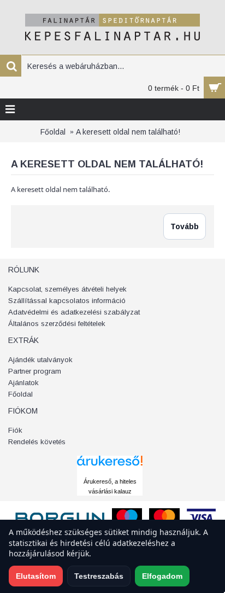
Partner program (34, 371)
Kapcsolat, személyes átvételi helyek (67, 289)
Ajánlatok (23, 383)
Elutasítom (36, 576)
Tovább (184, 226)
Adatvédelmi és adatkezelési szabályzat (74, 312)
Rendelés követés (37, 442)
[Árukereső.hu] (110, 471)
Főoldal (53, 131)
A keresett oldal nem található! (128, 131)
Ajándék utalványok (40, 360)
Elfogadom (162, 576)
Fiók (15, 430)
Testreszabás (98, 576)
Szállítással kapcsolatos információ (67, 300)
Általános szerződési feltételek (56, 323)
